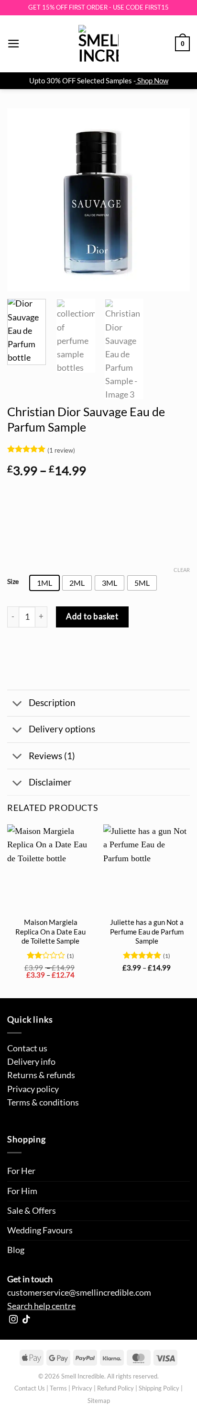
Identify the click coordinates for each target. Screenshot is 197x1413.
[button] (13, 43)
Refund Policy (115, 1388)
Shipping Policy (159, 1388)
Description (52, 702)
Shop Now (152, 80)
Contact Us (29, 1388)
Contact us (27, 1048)
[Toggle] (17, 704)
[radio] (44, 583)
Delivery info (31, 1062)
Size (13, 581)
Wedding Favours (40, 1230)
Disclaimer (50, 781)
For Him (22, 1191)
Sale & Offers (31, 1211)
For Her (21, 1171)
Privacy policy (33, 1089)
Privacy (82, 1388)
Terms (58, 1388)
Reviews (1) (52, 755)
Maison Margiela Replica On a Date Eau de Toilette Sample (50, 931)
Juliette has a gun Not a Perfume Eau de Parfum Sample (147, 931)
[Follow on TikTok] (26, 1320)
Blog (15, 1250)
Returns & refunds (41, 1075)
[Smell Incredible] (98, 44)
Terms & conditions (43, 1102)
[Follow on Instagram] (13, 1320)
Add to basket (92, 616)
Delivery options (62, 728)
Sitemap (99, 1400)
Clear (182, 570)
